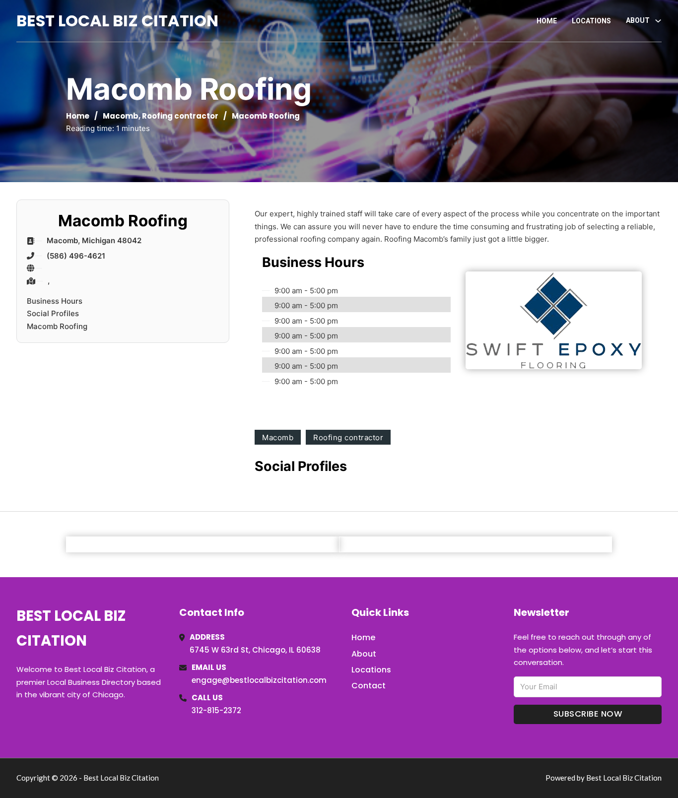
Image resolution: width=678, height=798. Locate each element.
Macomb (120, 116)
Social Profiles (53, 313)
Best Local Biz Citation (117, 20)
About (363, 654)
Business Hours (54, 301)
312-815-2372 (216, 710)
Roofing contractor (180, 116)
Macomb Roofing (57, 326)
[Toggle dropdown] (658, 20)
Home (547, 21)
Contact (368, 685)
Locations (591, 21)
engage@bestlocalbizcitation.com (259, 680)
